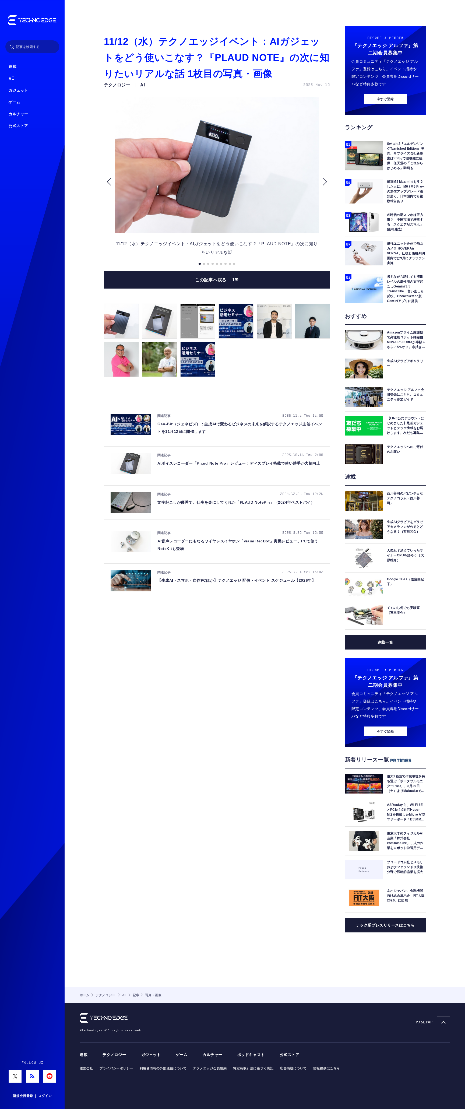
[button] (109, 182)
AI (11, 78)
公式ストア (18, 126)
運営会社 (86, 1068)
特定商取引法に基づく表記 (253, 1068)
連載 (12, 67)
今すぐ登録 (385, 99)
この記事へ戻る (216, 280)
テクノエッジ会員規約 (210, 1068)
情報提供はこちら (326, 1068)
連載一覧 (385, 642)
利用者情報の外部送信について (163, 1068)
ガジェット (18, 90)
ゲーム (14, 102)
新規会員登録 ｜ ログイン (32, 1096)
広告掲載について (293, 1068)
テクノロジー (114, 1055)
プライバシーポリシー (116, 1068)
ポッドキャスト (251, 1055)
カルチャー (18, 114)
